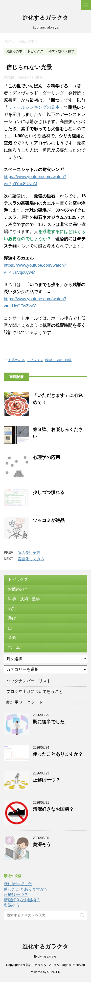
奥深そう (42, 844)
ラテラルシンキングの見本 (34, 107)
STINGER (53, 972)
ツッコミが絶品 (49, 520)
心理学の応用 (46, 457)
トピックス (35, 360)
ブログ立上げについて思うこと (34, 691)
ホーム (14, 647)
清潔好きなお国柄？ (53, 809)
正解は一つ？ (46, 779)
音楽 (12, 637)
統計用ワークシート (24, 702)
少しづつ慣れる (49, 492)
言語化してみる (31, 559)
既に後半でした (49, 721)
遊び (12, 618)
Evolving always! (45, 956)
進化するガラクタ (45, 17)
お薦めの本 (16, 360)
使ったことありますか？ (58, 754)
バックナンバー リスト (28, 681)
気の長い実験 (29, 552)
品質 (12, 608)
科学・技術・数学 (58, 360)
